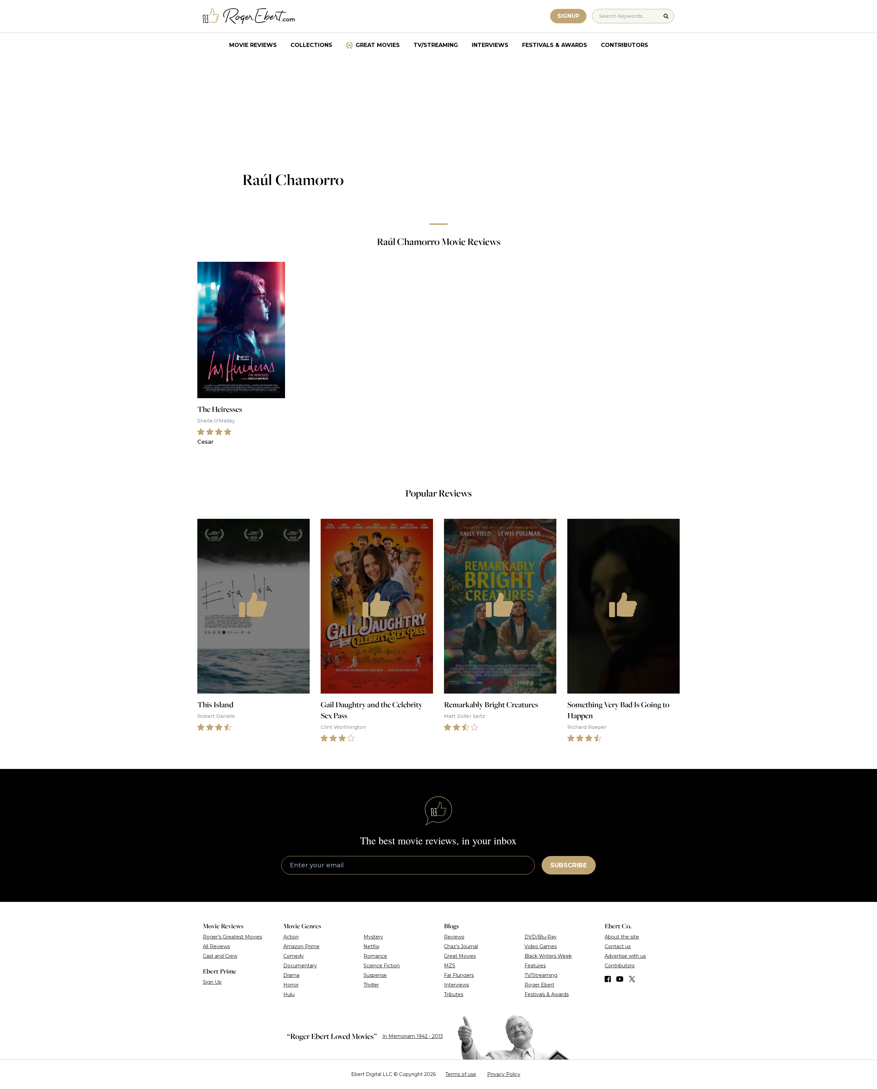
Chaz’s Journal (461, 946)
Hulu (289, 994)
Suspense (375, 975)
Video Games (540, 946)
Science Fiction (381, 966)
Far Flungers (459, 975)
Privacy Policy (503, 1074)
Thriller (371, 985)
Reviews (454, 937)
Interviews (490, 45)
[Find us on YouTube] (619, 979)
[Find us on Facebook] (608, 979)
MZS (449, 966)
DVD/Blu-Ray (540, 937)
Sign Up (212, 982)
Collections (311, 45)
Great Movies (378, 45)
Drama (291, 975)
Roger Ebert (539, 985)
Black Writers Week (548, 956)
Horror (291, 985)
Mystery (373, 937)
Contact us (618, 946)
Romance (375, 956)
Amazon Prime (301, 946)
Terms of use (460, 1074)
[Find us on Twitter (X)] (632, 979)
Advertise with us (625, 956)
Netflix (371, 946)
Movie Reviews (253, 45)
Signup (568, 16)
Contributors (624, 45)
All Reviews (216, 946)
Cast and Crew (220, 956)
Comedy (293, 956)
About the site (622, 937)
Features (535, 966)
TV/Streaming (435, 45)
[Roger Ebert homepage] (249, 16)
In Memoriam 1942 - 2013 (412, 1036)
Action (291, 937)
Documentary (300, 966)
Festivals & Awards (554, 45)
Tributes (453, 994)
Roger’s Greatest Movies (232, 937)
